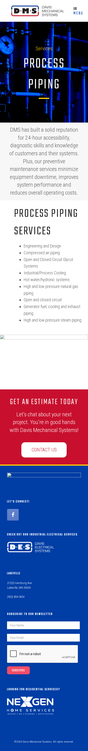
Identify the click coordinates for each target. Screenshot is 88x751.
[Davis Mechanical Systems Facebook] (13, 515)
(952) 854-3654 (15, 597)
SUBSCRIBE (18, 670)
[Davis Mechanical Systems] (35, 10)
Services (44, 48)
